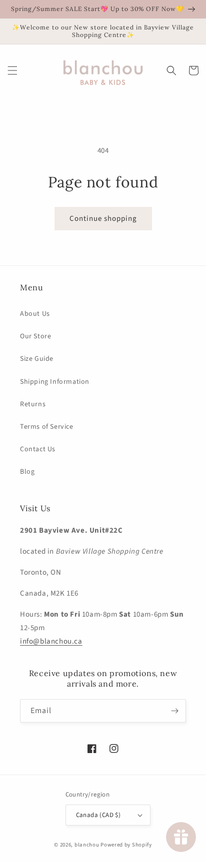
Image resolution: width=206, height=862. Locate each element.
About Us (35, 314)
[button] (13, 70)
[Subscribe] (175, 711)
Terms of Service (47, 427)
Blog (27, 472)
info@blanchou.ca (51, 641)
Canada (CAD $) (98, 815)
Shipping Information (55, 382)
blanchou (87, 845)
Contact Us (38, 449)
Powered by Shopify (126, 845)
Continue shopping (103, 218)
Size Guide (37, 359)
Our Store (35, 336)
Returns (33, 404)
